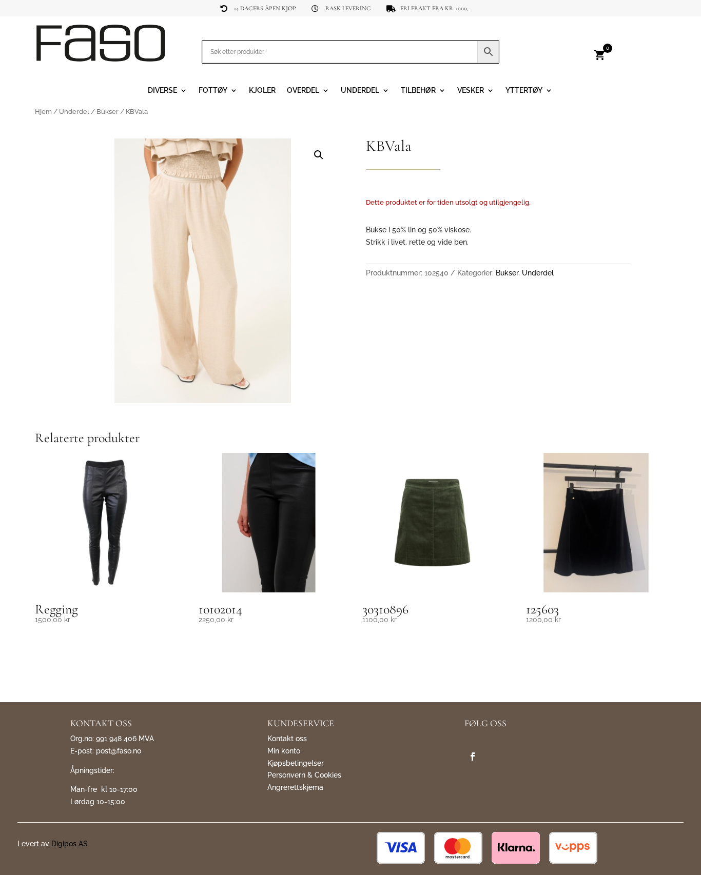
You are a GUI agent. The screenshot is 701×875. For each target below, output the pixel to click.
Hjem (43, 111)
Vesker (470, 90)
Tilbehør (418, 90)
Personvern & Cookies (304, 775)
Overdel (303, 90)
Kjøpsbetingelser (295, 763)
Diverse (162, 90)
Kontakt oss (287, 738)
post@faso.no (118, 751)
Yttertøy (523, 90)
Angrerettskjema (295, 787)
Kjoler (262, 90)
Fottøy (213, 90)
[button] (318, 155)
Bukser (107, 111)
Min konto (283, 751)
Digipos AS (69, 844)
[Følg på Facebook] (472, 756)
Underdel (360, 90)
